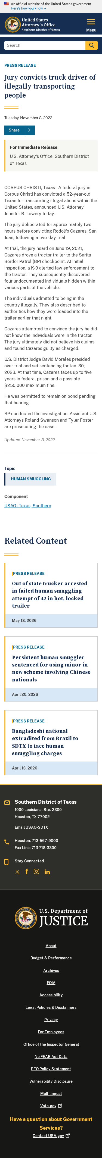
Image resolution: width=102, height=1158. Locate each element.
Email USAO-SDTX (31, 827)
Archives (51, 970)
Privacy (51, 1020)
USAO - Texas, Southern (27, 505)
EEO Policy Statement (51, 1069)
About (51, 946)
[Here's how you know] (51, 6)
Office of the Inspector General (51, 1044)
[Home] (32, 31)
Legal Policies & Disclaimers (51, 1007)
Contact (48, 1136)
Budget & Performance (51, 958)
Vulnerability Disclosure (51, 1081)
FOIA (51, 983)
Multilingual (51, 1093)
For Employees (51, 1032)
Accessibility (51, 995)
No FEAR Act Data (51, 1056)
